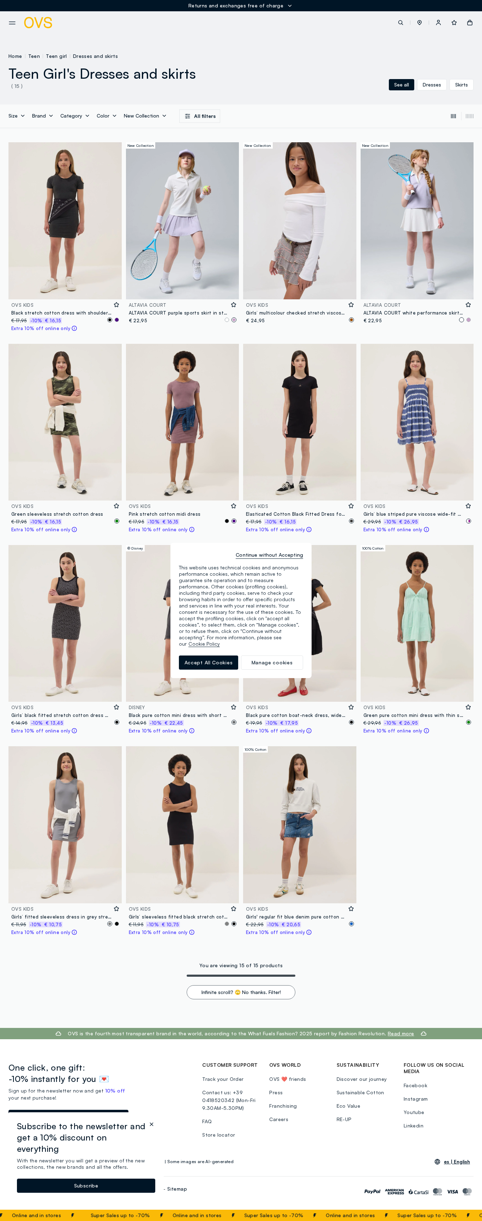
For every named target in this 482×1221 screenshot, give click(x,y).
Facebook (415, 1085)
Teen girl (56, 56)
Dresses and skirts (95, 56)
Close (463, 1215)
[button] (419, 22)
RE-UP (344, 1119)
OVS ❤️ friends (287, 1079)
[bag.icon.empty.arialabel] (470, 22)
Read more (401, 1033)
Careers (278, 1119)
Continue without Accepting (269, 555)
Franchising (283, 1106)
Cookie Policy (204, 644)
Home (15, 56)
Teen (34, 56)
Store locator (218, 1135)
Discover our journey (362, 1079)
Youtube (414, 1112)
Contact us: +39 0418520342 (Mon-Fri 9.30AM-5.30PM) (229, 1100)
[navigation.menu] (12, 22)
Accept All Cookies (209, 662)
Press (276, 1092)
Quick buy (65, 289)
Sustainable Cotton (360, 1092)
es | (457, 1162)
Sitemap (177, 1189)
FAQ (207, 1121)
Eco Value (349, 1106)
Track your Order (222, 1079)
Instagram (416, 1099)
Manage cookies (272, 662)
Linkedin (413, 1126)
